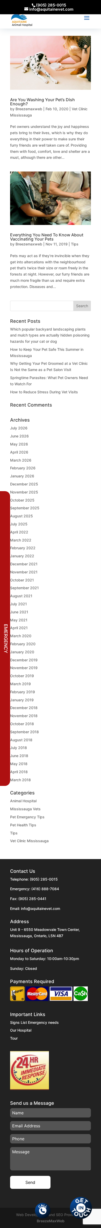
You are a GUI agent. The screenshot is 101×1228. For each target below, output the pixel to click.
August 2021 (21, 596)
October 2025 (22, 500)
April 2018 (19, 772)
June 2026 (19, 436)
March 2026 (20, 460)
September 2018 (24, 732)
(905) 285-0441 (32, 898)
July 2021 (18, 604)
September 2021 (24, 588)
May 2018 (18, 764)
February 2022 (22, 548)
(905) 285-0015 (44, 879)
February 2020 (22, 644)
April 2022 (19, 532)
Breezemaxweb (29, 109)
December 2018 (24, 707)
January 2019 (22, 700)
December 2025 (24, 484)
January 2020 (22, 652)
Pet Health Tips (23, 825)
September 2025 (24, 508)
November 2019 (24, 668)
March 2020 (20, 636)
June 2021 (19, 612)
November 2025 (24, 492)
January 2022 (22, 556)
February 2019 (22, 692)
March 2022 (20, 540)
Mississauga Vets (25, 809)
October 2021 (22, 580)
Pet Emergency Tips (27, 817)
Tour (14, 1038)
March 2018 (20, 780)
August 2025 (21, 516)
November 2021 (24, 572)
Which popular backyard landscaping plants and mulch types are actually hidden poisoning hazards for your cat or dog (50, 335)
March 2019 (20, 684)
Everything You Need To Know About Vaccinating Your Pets (46, 237)
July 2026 (18, 428)
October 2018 (22, 724)
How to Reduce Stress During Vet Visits (44, 392)
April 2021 (19, 628)
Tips (74, 244)
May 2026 (19, 444)
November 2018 (24, 716)
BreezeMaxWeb (50, 1221)
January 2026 (22, 476)
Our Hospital (20, 1030)
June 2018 (19, 755)
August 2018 (21, 740)
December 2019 (24, 660)
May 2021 (18, 620)
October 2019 (22, 676)
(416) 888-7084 (45, 889)
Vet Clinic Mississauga (29, 841)
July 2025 (18, 524)
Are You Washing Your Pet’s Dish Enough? (42, 101)
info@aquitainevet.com (40, 908)
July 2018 (18, 747)
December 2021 (24, 564)
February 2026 (22, 468)
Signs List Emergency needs (34, 1022)
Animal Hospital (23, 801)
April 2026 (19, 452)
